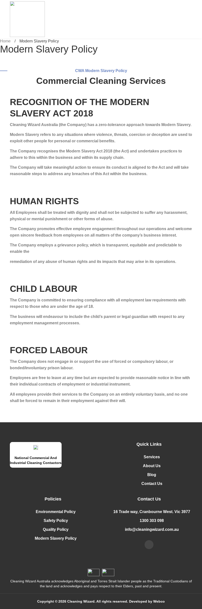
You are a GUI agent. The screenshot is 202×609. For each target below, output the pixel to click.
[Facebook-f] (149, 544)
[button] (182, 19)
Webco (159, 601)
